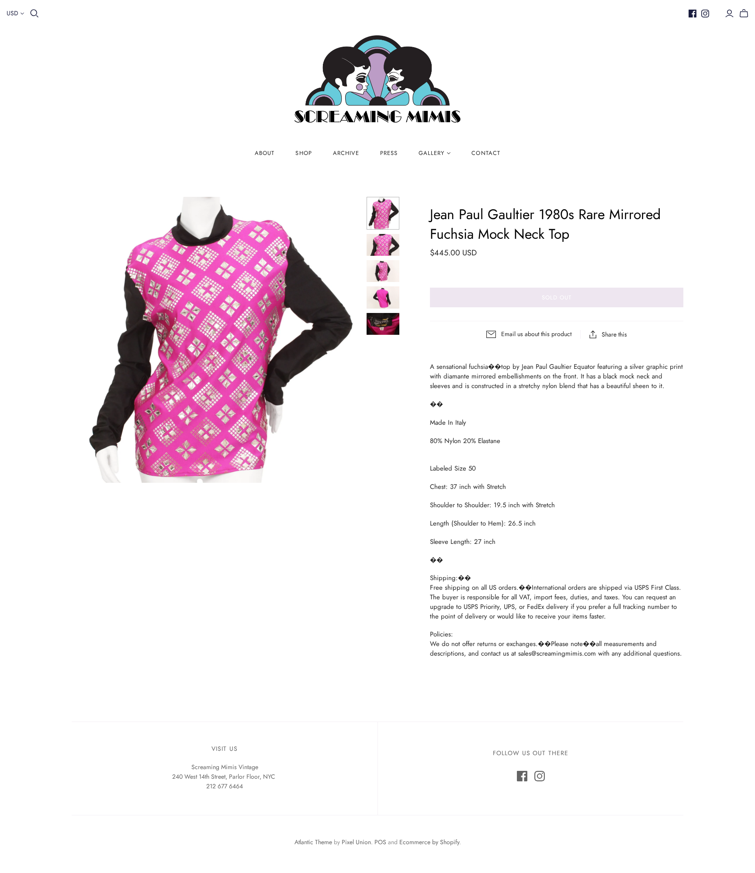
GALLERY (431, 153)
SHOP (303, 153)
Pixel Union (356, 842)
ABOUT (264, 153)
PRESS (389, 153)
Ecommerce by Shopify (429, 842)
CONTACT (485, 153)
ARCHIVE (346, 153)
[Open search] (34, 13)
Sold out (556, 297)
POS (380, 842)
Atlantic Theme (313, 842)
